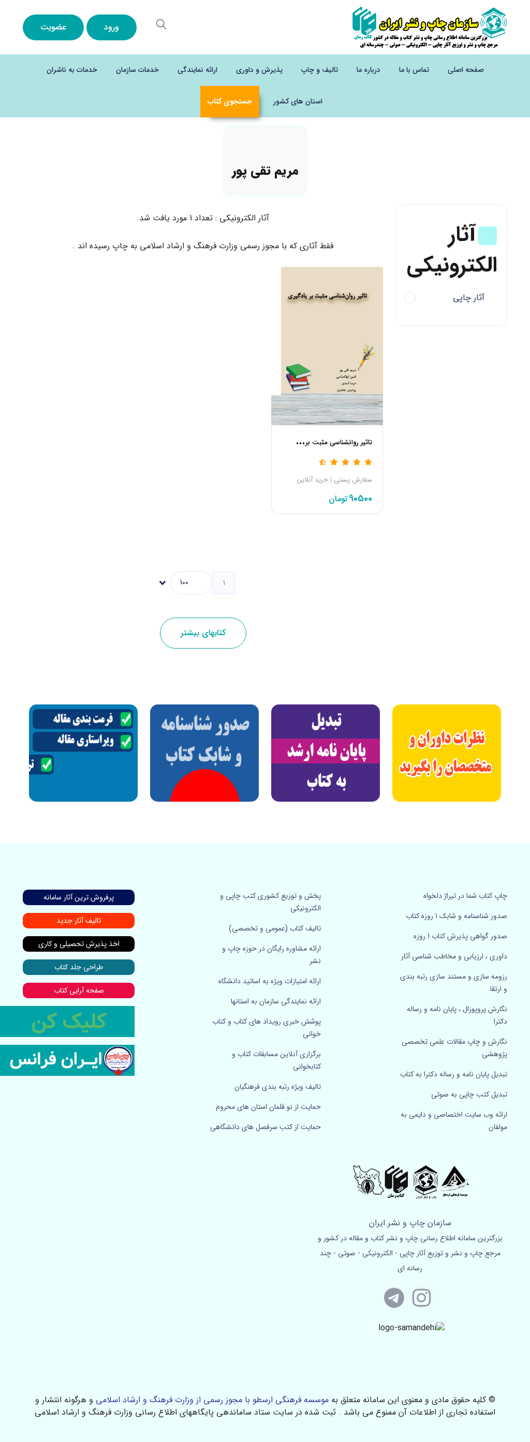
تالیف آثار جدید (78, 920)
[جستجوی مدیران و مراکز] (161, 24)
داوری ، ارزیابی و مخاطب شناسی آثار (454, 956)
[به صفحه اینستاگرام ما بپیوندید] (421, 1297)
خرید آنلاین (312, 480)
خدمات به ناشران (72, 70)
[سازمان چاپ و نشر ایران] (325, 753)
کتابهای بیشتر (203, 632)
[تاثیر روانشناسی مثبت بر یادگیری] (327, 342)
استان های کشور (297, 101)
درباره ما (368, 70)
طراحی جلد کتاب (78, 967)
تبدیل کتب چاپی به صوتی (469, 1094)
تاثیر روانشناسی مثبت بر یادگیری (327, 443)
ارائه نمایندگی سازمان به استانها (276, 1001)
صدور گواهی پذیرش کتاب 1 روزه (460, 936)
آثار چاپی (468, 297)
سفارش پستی (353, 480)
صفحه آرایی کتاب (79, 990)
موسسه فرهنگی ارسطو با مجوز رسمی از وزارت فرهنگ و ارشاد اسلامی (212, 1399)
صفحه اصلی (466, 70)
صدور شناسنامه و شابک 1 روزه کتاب (456, 916)
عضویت (53, 27)
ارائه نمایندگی (197, 70)
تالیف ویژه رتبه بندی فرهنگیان (277, 1086)
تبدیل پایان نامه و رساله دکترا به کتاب (453, 1074)
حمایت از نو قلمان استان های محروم (268, 1107)
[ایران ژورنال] (446, 753)
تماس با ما (414, 70)
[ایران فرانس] (67, 1060)
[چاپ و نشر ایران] (429, 26)
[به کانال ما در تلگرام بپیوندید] (394, 1297)
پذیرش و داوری (259, 70)
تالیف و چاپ (319, 70)
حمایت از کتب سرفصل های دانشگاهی (265, 1127)
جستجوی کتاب (230, 101)
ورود (111, 27)
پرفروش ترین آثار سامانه (78, 897)
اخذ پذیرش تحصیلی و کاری (79, 944)
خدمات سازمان (137, 70)
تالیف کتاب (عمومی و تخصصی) (275, 928)
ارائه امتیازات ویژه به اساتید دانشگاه (269, 981)
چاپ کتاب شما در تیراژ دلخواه (465, 896)
